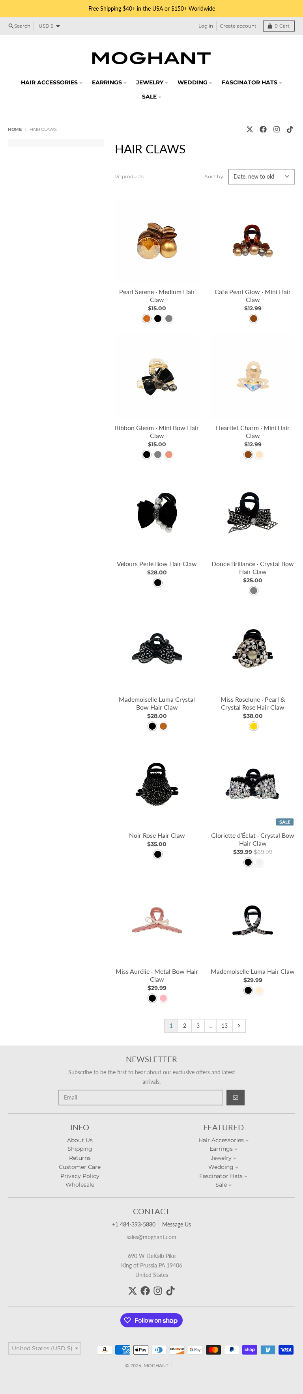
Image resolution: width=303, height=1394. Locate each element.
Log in (205, 26)
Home (15, 129)
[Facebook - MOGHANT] (263, 129)
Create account (238, 26)
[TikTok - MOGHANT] (290, 129)
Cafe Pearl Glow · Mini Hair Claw (253, 295)
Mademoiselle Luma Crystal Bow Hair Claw (157, 703)
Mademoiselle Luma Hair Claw (253, 971)
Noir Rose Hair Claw (157, 835)
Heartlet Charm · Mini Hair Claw (253, 431)
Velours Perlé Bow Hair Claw (157, 563)
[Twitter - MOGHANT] (250, 129)
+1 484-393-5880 (133, 1224)
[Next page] (239, 1025)
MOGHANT (156, 1365)
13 (224, 1025)
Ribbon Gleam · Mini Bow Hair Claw (157, 431)
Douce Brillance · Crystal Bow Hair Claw (252, 567)
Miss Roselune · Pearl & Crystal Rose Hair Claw (253, 703)
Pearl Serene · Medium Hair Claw (157, 295)
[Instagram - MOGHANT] (276, 129)
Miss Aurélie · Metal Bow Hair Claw (157, 975)
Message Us (176, 1224)
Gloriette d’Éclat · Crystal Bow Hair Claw (252, 839)
